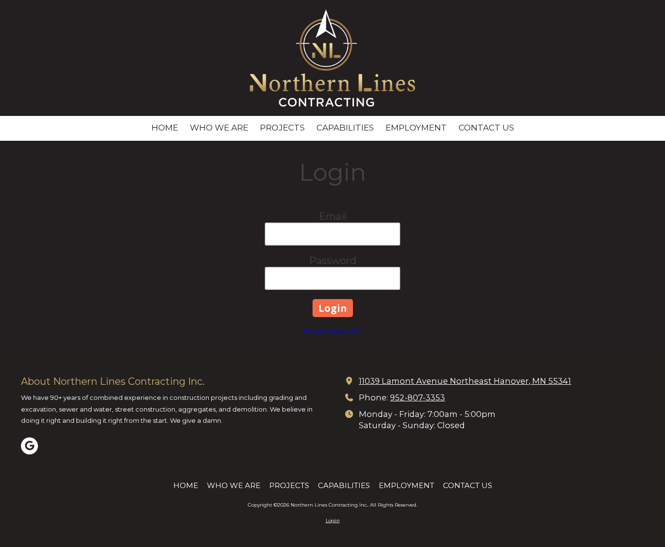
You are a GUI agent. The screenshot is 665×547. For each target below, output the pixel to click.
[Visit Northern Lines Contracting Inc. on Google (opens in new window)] (29, 445)
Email (333, 216)
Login (333, 520)
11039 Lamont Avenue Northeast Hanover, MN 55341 (465, 381)
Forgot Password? (332, 331)
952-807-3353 (417, 397)
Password (332, 260)
